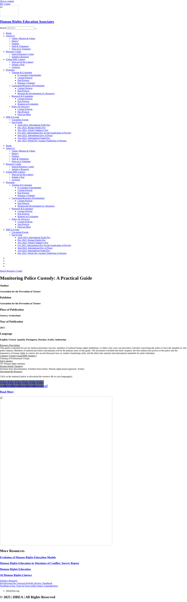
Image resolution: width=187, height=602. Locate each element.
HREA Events (12, 117)
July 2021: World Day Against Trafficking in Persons (42, 140)
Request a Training (26, 83)
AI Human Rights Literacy (16, 575)
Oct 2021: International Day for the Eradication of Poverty (44, 133)
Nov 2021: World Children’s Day (33, 130)
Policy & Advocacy (21, 106)
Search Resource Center (23, 54)
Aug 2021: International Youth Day (34, 138)
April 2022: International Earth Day (34, 125)
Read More (6, 391)
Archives (16, 67)
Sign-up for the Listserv (22, 62)
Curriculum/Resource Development (28, 85)
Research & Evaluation (22, 96)
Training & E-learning (22, 72)
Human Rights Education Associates (27, 21)
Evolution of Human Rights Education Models (28, 557)
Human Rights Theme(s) (11, 366)
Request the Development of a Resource (36, 93)
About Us (10, 36)
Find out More (24, 114)
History (15, 41)
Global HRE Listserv (15, 59)
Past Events (17, 122)
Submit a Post (18, 64)
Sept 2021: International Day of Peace (35, 135)
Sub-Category (6, 361)
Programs (10, 70)
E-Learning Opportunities (29, 75)
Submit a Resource (20, 57)
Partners (15, 43)
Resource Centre (13, 51)
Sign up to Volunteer (21, 49)
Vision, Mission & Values (23, 38)
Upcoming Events (20, 119)
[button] (93, 345)
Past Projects (23, 80)
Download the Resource (11, 371)
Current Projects (25, 78)
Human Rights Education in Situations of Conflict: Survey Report (39, 563)
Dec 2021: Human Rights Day (32, 127)
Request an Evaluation (28, 104)
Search (3, 28)
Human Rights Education (15, 569)
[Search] (35, 28)
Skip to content (7, 1)
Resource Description (10, 345)
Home (9, 33)
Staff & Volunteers (20, 46)
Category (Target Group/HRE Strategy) (18, 356)
